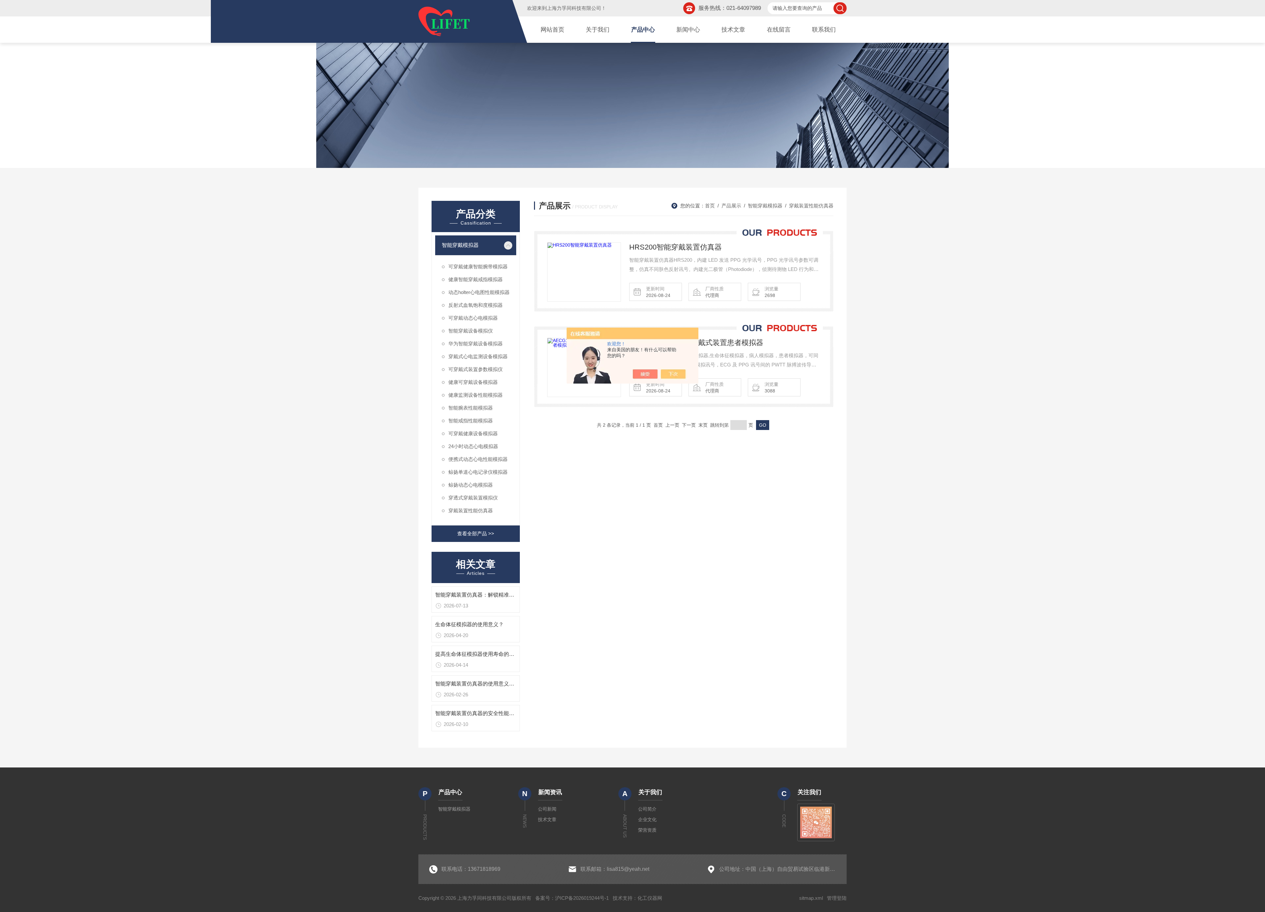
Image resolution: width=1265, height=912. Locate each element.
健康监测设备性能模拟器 (475, 395)
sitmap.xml (811, 898)
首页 (710, 205)
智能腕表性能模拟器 (470, 408)
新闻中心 (688, 29)
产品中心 (643, 29)
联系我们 (824, 29)
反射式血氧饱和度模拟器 (475, 305)
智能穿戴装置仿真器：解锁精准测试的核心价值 (490, 595)
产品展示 (731, 205)
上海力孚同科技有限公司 (574, 8)
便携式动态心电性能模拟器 (478, 459)
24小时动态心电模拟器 (473, 446)
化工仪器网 (649, 898)
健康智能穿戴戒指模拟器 (475, 279)
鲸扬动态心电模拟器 (470, 485)
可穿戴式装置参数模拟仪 (475, 369)
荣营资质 (647, 830)
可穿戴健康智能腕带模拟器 (478, 266)
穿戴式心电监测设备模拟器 (478, 356)
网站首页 (552, 29)
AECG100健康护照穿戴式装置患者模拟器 (696, 342)
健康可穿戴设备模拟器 (473, 382)
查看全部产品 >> (475, 533)
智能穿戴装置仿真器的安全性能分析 (477, 713)
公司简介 (647, 809)
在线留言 (779, 29)
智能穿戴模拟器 (460, 245)
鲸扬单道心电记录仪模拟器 (478, 472)
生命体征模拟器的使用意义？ (469, 624)
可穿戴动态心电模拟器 (473, 318)
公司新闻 (547, 809)
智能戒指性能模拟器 (470, 420)
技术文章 (733, 29)
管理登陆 (837, 898)
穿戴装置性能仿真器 (470, 510)
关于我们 (597, 29)
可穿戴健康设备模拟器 (473, 433)
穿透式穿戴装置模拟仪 (473, 497)
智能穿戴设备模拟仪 (470, 331)
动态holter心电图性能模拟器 (479, 292)
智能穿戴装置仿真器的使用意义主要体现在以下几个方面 (501, 683)
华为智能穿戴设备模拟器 (475, 343)
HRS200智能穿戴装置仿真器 (675, 247)
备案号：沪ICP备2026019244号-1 (572, 898)
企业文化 (647, 819)
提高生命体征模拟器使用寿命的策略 (477, 654)
